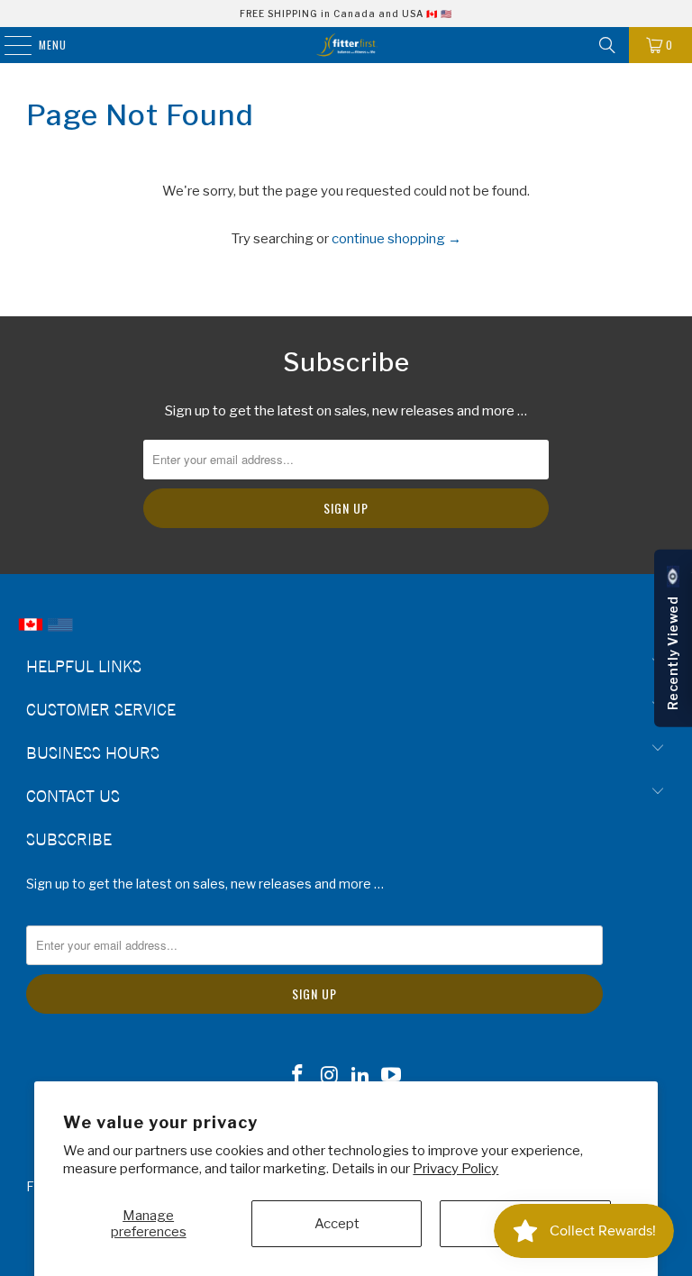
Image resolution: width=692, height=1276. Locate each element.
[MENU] (8, 45)
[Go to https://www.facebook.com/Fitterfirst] (298, 1076)
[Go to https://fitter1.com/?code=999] (60, 633)
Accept (337, 1224)
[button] (673, 638)
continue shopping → (396, 239)
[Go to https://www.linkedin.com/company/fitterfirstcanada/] (361, 1076)
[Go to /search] (607, 45)
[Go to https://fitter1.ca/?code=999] (30, 633)
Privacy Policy (455, 1169)
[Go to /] (346, 45)
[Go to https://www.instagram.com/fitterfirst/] (329, 1076)
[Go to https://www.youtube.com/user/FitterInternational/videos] (391, 1076)
